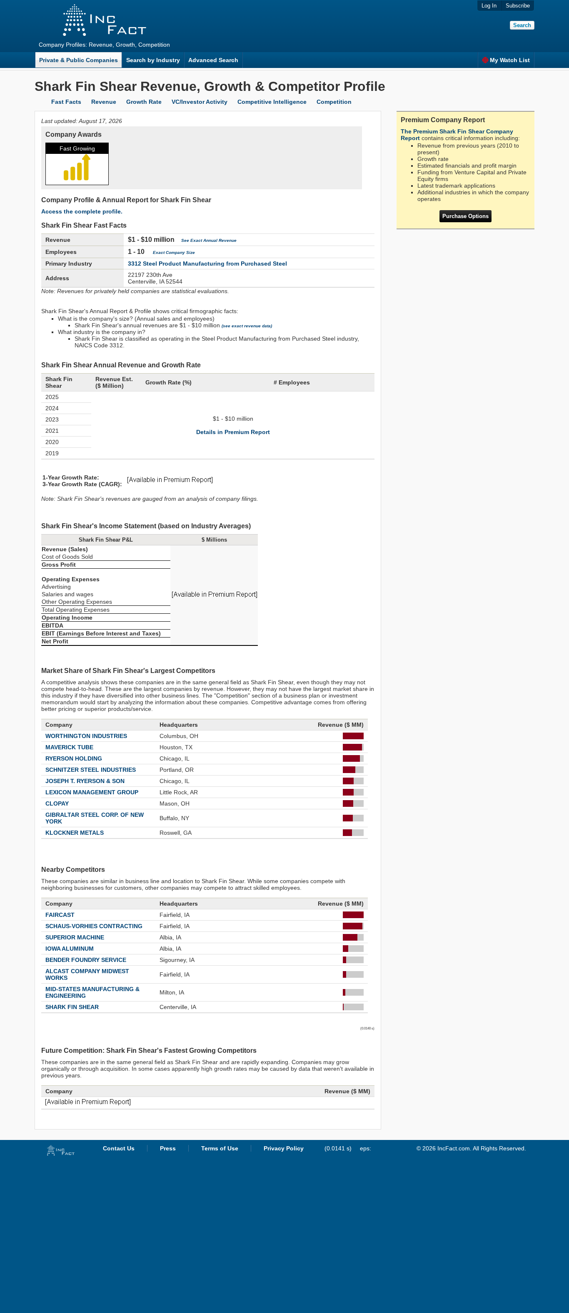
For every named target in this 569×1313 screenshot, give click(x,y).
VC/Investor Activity (199, 101)
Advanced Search (213, 60)
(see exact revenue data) (247, 326)
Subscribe (518, 6)
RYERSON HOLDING (73, 758)
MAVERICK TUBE (69, 747)
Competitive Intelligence (272, 101)
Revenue (103, 101)
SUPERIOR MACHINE (74, 937)
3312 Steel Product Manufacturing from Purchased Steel (207, 263)
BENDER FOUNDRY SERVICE (85, 960)
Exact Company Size (174, 252)
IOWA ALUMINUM (69, 948)
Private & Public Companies (78, 60)
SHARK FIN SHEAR (72, 1007)
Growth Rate (144, 101)
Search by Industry (153, 60)
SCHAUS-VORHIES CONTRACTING (93, 926)
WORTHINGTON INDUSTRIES (86, 736)
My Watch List (510, 60)
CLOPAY (57, 803)
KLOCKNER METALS (74, 832)
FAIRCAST (60, 914)
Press (168, 1148)
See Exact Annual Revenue (209, 240)
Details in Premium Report (233, 432)
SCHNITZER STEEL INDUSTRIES (90, 769)
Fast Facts (66, 101)
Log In (489, 6)
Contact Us (119, 1148)
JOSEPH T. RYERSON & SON (85, 781)
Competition (334, 101)
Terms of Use (219, 1148)
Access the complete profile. (81, 211)
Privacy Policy (284, 1148)
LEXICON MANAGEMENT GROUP (91, 792)
